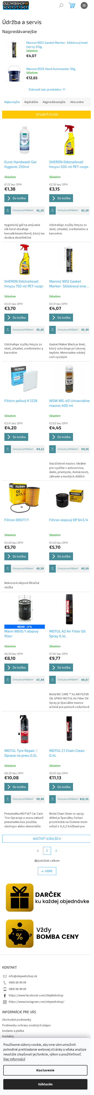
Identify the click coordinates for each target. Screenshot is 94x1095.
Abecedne (77, 102)
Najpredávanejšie (54, 102)
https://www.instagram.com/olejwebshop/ (36, 1002)
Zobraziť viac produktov (45, 89)
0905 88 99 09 (17, 982)
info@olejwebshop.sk (23, 976)
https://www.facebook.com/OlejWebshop (36, 995)
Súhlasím (45, 1084)
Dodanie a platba (13, 1031)
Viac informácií (14, 1059)
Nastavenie (45, 1070)
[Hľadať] (61, 5)
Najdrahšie (31, 102)
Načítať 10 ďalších (47, 838)
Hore (49, 871)
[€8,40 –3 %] (24, 609)
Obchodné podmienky (16, 1020)
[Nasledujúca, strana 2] (47, 851)
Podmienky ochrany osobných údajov (26, 1025)
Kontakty (8, 1036)
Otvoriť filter (47, 114)
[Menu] (84, 5)
